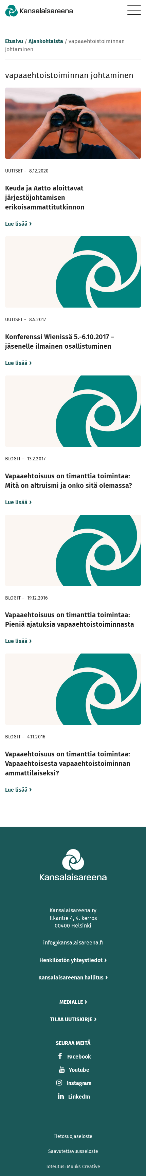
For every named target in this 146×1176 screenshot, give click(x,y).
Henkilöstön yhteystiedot (71, 960)
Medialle (71, 1002)
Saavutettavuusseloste (73, 1151)
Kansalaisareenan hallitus (71, 977)
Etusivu (14, 41)
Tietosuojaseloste (73, 1136)
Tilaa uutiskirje (71, 1019)
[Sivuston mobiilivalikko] (134, 10)
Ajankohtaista (46, 41)
